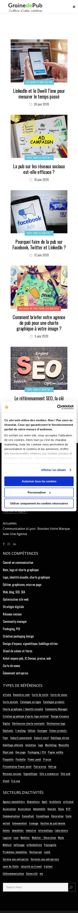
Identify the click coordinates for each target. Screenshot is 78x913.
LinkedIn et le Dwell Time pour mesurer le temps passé (39, 93)
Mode (61, 837)
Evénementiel (19, 823)
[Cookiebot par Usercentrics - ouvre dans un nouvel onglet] (57, 407)
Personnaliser (37, 492)
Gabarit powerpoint (21, 738)
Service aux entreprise (16, 859)
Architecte (55, 802)
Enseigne (42, 730)
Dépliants (8, 730)
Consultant (28, 816)
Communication (11, 816)
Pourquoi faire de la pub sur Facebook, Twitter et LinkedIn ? (39, 244)
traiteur (48, 866)
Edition (31, 730)
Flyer (5, 738)
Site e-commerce (49, 774)
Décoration (57, 816)
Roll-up (52, 766)
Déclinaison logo (56, 723)
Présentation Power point (17, 766)
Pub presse (40, 766)
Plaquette (8, 759)
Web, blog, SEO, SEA (14, 592)
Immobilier (18, 830)
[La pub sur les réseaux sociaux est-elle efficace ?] (39, 136)
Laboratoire (61, 830)
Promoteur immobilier (15, 852)
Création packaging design (18, 636)
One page (21, 752)
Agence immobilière (14, 802)
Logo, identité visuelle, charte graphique (26, 577)
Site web (65, 774)
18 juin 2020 (41, 179)
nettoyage (19, 845)
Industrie (31, 830)
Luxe (16, 837)
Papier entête (55, 752)
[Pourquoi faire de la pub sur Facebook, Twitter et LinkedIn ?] (39, 211)
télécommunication (13, 873)
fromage (33, 823)
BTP (68, 809)
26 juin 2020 (41, 104)
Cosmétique (42, 816)
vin (41, 873)
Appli (44, 802)
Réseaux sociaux (12, 614)
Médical (7, 845)
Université (32, 873)
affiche (7, 695)
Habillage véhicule (13, 745)
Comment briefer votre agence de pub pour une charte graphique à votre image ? (39, 322)
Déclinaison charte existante (28, 723)
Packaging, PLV (11, 629)
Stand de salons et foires (17, 651)
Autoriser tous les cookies (39, 481)
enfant (6, 823)
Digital (6, 723)
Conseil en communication (18, 562)
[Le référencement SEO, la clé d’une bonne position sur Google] (39, 368)
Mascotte (64, 745)
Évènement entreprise (15, 673)
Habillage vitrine (60, 738)
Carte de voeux (11, 666)
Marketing (51, 745)
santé (47, 852)
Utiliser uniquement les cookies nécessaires (39, 503)
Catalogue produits (54, 702)
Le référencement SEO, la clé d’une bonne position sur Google (39, 401)
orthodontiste (34, 845)
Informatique (45, 830)
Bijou (61, 809)
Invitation (30, 745)
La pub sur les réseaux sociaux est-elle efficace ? (39, 169)
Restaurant (36, 852)
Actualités (10, 523)
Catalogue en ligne (30, 702)
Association (9, 809)
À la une (15, 781)
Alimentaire (33, 802)
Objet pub (8, 752)
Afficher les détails (53, 470)
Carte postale (10, 702)
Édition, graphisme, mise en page (22, 585)
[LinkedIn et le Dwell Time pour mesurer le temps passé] (39, 60)
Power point (34, 759)
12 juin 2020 (41, 255)
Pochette (21, 759)
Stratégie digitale (13, 607)
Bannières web (21, 695)
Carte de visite (40, 695)
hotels (6, 830)
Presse (47, 759)
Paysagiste (50, 845)
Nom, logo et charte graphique (21, 570)
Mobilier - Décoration (44, 837)
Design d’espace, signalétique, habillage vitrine (30, 644)
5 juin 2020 (41, 336)
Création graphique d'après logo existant (26, 716)
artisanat (68, 802)
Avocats (52, 809)
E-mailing (21, 730)
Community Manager (56, 709)
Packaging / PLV (37, 752)
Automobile (39, 809)
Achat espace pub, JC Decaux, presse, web (27, 658)
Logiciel (7, 837)
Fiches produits (58, 730)
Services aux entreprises (45, 859)
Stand (6, 781)
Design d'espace (60, 716)
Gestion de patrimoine (53, 823)
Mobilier (25, 837)
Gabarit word (41, 738)
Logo (40, 745)
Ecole (69, 816)
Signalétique (30, 774)
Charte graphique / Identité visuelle (23, 709)
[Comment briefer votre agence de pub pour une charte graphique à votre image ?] (39, 287)
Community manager (15, 621)
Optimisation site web (15, 599)
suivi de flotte (11, 866)
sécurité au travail (31, 866)
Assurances (24, 809)
